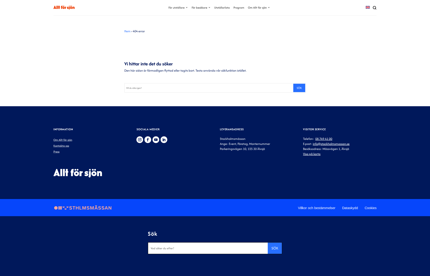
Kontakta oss (61, 146)
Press (56, 152)
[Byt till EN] (368, 7)
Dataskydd (350, 208)
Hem (127, 31)
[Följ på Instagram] (139, 139)
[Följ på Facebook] (147, 139)
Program (238, 8)
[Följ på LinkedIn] (164, 139)
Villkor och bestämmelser (316, 208)
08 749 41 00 (323, 138)
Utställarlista (222, 8)
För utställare (176, 8)
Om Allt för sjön (257, 8)
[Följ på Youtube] (156, 139)
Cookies (371, 208)
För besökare (199, 8)
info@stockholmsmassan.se (331, 144)
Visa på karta (311, 154)
